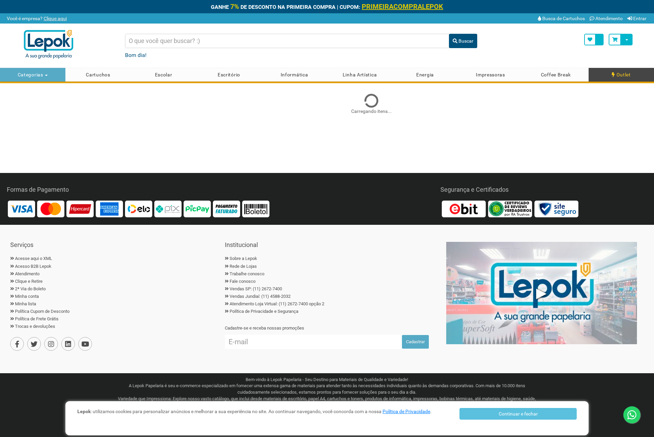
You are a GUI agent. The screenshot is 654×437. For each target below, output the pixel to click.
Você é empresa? (36, 18)
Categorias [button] (31, 74)
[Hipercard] (80, 208)
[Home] (68, 44)
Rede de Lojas (243, 266)
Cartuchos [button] (98, 74)
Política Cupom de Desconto (42, 311)
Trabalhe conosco (247, 273)
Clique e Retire (29, 281)
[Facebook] (17, 344)
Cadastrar (415, 341)
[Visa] (21, 208)
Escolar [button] (163, 74)
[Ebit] (463, 208)
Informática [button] (294, 74)
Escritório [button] (229, 74)
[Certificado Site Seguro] (556, 208)
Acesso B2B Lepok (33, 266)
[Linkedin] (68, 344)
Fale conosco (242, 281)
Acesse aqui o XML (33, 258)
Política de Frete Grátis (37, 318)
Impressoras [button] (490, 74)
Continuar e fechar (518, 414)
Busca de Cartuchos (563, 18)
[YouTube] (85, 344)
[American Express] (109, 208)
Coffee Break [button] (556, 74)
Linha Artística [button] (360, 74)
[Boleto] (255, 208)
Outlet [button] (623, 74)
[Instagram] (51, 344)
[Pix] (168, 208)
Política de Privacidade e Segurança (264, 311)
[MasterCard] (50, 208)
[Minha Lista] (594, 39)
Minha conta (27, 296)
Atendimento (608, 18)
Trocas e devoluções (35, 326)
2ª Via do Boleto (30, 288)
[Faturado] (226, 208)
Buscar (465, 41)
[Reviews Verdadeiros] (510, 208)
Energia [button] (425, 74)
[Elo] (138, 208)
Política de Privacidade (406, 411)
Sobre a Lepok (243, 258)
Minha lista (25, 303)
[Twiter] (34, 344)
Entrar (639, 18)
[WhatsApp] (631, 414)
